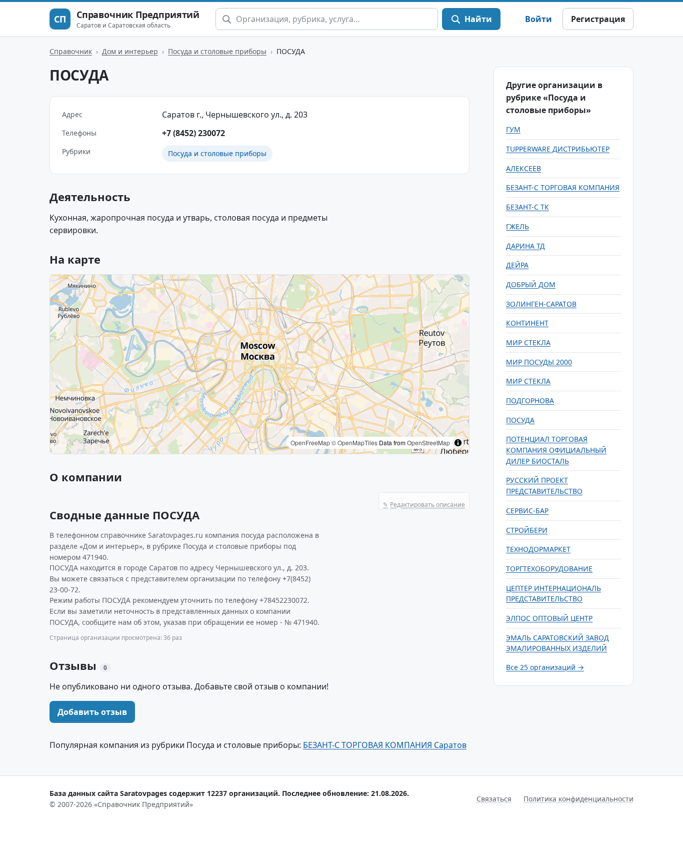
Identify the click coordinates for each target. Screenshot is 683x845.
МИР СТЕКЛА (528, 342)
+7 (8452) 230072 (193, 133)
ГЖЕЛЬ (517, 226)
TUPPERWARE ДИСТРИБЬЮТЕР (558, 149)
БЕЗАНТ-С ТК (527, 207)
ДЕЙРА (517, 265)
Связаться (494, 798)
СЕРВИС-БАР (527, 510)
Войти (538, 19)
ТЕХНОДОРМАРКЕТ (538, 549)
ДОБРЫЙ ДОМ (531, 284)
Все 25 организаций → (545, 667)
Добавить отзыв (92, 711)
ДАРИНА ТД (525, 246)
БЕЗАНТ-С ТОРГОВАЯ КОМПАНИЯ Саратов (384, 744)
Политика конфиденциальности (579, 798)
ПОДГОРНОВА (530, 400)
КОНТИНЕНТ (527, 323)
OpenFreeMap (310, 442)
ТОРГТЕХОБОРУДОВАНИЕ (549, 568)
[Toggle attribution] (458, 443)
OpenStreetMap (428, 442)
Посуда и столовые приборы (217, 51)
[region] (259, 364)
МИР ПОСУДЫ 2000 (539, 362)
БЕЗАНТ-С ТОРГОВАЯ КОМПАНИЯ (563, 187)
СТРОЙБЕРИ (527, 530)
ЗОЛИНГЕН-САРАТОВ (541, 304)
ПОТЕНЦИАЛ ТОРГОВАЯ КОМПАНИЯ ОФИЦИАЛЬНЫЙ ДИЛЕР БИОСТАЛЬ (556, 449)
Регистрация (598, 19)
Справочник (71, 51)
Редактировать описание (424, 504)
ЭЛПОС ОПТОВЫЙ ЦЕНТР (549, 618)
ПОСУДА (520, 420)
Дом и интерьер (130, 51)
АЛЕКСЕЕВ (523, 168)
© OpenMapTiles (355, 442)
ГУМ (513, 129)
